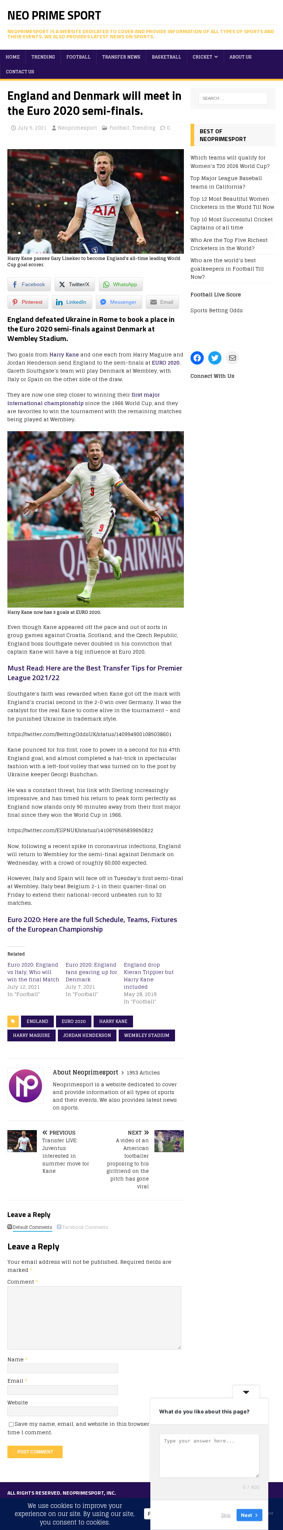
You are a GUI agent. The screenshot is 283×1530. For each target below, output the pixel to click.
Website (17, 1402)
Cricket (202, 57)
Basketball (166, 57)
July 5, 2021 (32, 128)
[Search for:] (233, 98)
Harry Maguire (31, 1035)
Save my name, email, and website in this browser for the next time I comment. (94, 1427)
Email (16, 1380)
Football (78, 57)
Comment (22, 1281)
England (37, 1021)
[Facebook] (197, 358)
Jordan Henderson (87, 1035)
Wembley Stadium (147, 1035)
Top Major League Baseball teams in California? (226, 182)
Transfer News (121, 57)
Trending (43, 57)
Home (13, 57)
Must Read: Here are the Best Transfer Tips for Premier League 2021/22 (94, 672)
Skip (226, 1515)
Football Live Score (216, 294)
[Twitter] (214, 358)
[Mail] (232, 358)
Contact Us (20, 71)
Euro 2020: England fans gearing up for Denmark (91, 972)
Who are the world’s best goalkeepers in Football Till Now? (227, 268)
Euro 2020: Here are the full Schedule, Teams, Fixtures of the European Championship (92, 924)
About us (241, 57)
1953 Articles (143, 1072)
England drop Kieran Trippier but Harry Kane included (149, 975)
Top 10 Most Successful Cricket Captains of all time (232, 223)
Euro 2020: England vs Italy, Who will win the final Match (33, 972)
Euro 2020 (74, 1021)
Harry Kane (64, 354)
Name (16, 1359)
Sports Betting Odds (217, 310)
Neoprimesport (77, 128)
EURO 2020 (165, 362)
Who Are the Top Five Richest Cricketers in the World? (229, 244)
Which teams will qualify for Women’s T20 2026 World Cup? (230, 161)
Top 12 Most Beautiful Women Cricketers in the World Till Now (232, 202)
